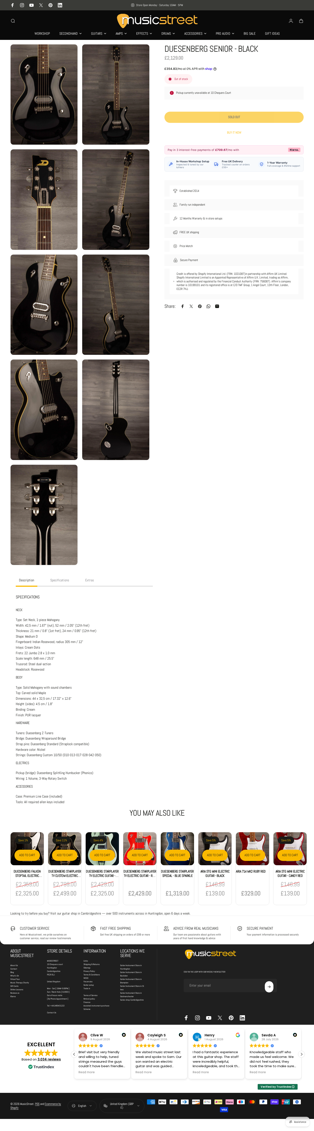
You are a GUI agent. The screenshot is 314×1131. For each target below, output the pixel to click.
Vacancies (88, 981)
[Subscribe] (269, 986)
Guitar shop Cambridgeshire (132, 999)
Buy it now (234, 132)
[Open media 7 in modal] (44, 410)
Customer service (34, 928)
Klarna (13, 996)
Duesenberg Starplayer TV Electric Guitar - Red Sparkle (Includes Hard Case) (139, 878)
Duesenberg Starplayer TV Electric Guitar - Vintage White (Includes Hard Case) (102, 878)
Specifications (59, 580)
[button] (301, 1054)
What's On (14, 975)
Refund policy (89, 998)
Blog (12, 972)
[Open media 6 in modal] (115, 305)
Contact (13, 968)
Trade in (87, 988)
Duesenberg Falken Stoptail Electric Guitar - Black (27, 875)
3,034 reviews (49, 1059)
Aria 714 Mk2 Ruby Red (250, 871)
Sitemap (87, 967)
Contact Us (51, 1012)
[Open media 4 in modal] (115, 199)
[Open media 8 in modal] (115, 410)
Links (86, 960)
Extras (89, 580)
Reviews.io (14, 993)
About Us (14, 965)
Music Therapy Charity (19, 982)
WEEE (86, 978)
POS (37, 1104)
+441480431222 (57, 1005)
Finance (87, 1002)
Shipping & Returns (92, 964)
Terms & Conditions (92, 974)
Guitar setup (89, 985)
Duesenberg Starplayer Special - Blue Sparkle (177, 873)
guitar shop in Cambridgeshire (81, 913)
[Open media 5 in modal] (44, 305)
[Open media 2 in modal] (115, 94)
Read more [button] (87, 1072)
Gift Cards (14, 986)
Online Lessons (16, 989)
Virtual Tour (15, 979)
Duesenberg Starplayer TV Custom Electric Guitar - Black (64, 875)
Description (26, 580)
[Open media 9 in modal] (44, 515)
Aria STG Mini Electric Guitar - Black (215, 873)
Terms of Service (91, 995)
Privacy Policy (89, 971)
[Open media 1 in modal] (44, 94)
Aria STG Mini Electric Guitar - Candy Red (290, 873)
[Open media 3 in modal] (44, 199)
